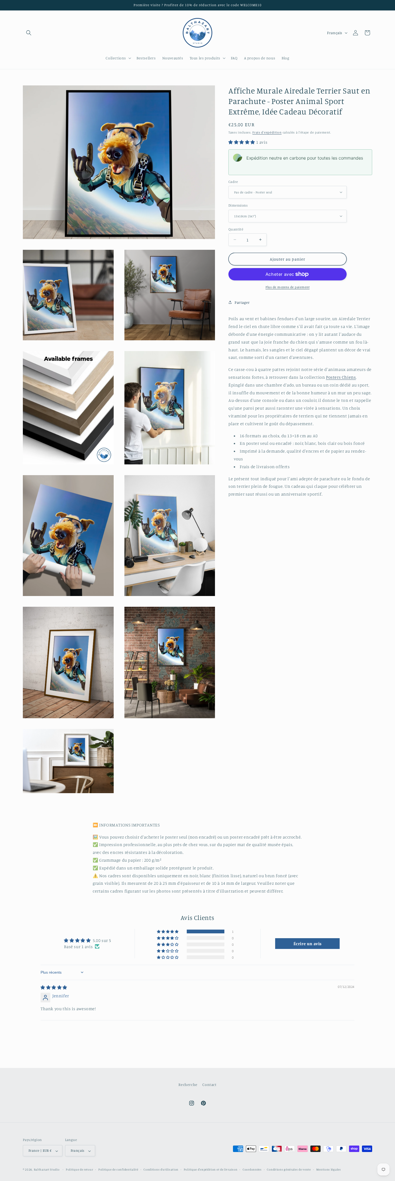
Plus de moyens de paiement (287, 287)
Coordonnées (252, 1169)
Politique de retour (79, 1169)
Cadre (233, 181)
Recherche (187, 1084)
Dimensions (237, 205)
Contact (209, 1084)
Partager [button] (242, 302)
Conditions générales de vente (289, 1169)
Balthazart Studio (47, 1170)
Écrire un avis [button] (307, 943)
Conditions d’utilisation (160, 1169)
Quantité (235, 229)
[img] (54, 987)
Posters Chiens (341, 377)
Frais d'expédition (267, 132)
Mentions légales (328, 1169)
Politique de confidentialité (118, 1169)
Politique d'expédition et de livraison (211, 1169)
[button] (29, 33)
